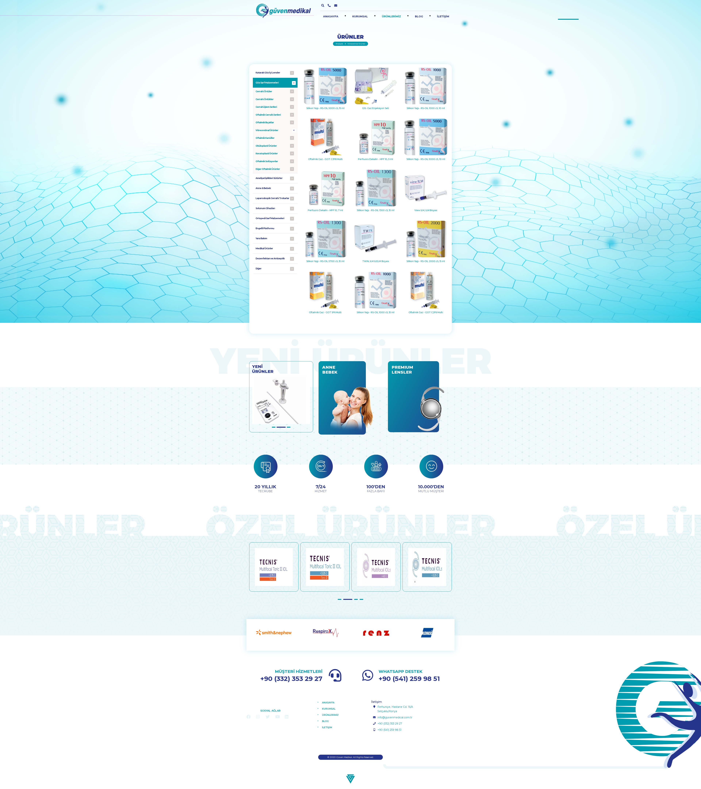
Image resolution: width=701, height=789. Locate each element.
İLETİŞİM (443, 16)
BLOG (419, 16)
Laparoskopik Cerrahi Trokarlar (272, 198)
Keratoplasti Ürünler (267, 153)
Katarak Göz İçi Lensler (268, 72)
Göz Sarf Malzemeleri (267, 82)
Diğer (258, 268)
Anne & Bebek (263, 188)
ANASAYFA (330, 16)
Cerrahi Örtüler (264, 91)
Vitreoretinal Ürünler (267, 130)
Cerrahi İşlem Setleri (266, 107)
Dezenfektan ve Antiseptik (270, 258)
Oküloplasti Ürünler (266, 145)
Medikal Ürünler (264, 248)
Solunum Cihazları (265, 208)
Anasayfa (339, 44)
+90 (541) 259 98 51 (409, 679)
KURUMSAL (360, 16)
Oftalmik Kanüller (265, 138)
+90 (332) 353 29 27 (291, 679)
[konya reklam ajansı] (350, 778)
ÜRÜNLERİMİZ (391, 16)
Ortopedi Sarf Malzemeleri (270, 218)
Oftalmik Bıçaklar (265, 122)
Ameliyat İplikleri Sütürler (269, 178)
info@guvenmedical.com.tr (395, 717)
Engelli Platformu (265, 228)
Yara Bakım (261, 238)
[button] (276, 427)
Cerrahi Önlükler (264, 99)
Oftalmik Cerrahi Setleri (268, 114)
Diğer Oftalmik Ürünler (268, 169)
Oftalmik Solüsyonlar (267, 161)
